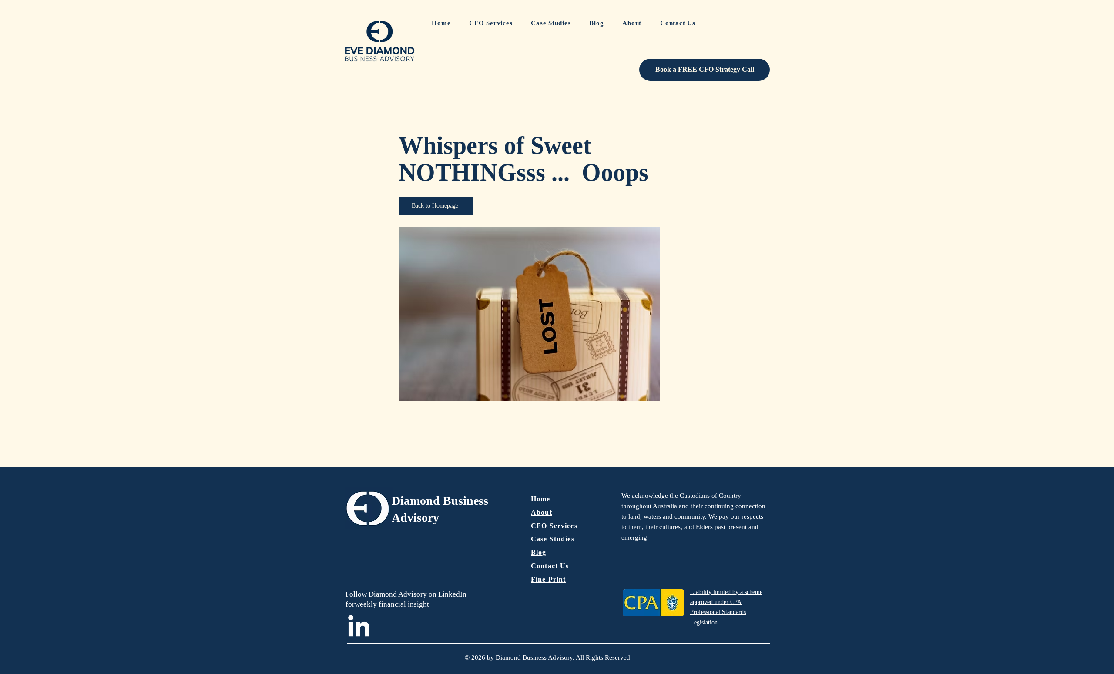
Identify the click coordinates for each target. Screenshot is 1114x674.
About (541, 512)
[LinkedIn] (359, 627)
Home (540, 499)
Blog (539, 552)
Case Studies (552, 539)
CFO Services (554, 526)
